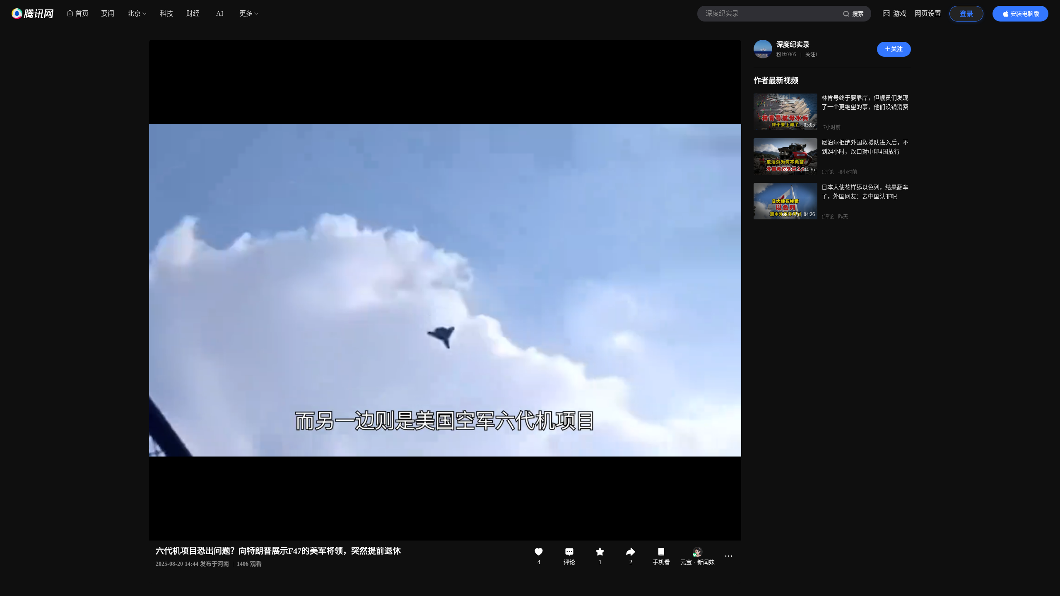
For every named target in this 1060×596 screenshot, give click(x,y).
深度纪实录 (792, 44)
